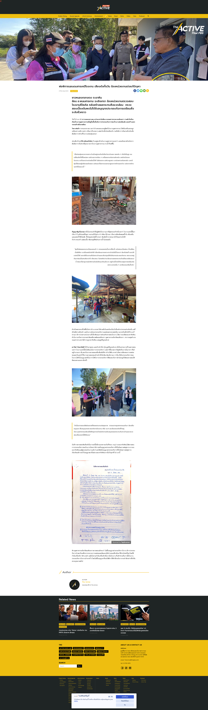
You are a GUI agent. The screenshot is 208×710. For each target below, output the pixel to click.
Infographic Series (117, 689)
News (110, 16)
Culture (80, 687)
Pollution (74, 91)
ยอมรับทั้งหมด (125, 696)
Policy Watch (77, 651)
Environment (99, 16)
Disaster (89, 681)
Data (122, 16)
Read (115, 16)
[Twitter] (138, 91)
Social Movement (80, 624)
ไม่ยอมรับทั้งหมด (125, 701)
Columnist (108, 683)
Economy (62, 683)
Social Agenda (74, 16)
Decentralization (72, 683)
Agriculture (89, 687)
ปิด (125, 705)
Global (79, 680)
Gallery (134, 680)
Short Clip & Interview (126, 680)
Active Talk (143, 681)
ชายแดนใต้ (100, 655)
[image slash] (106, 16)
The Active (86, 582)
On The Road (127, 688)
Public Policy (62, 16)
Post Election (90, 651)
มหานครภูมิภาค (64, 658)
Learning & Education (71, 689)
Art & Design (81, 685)
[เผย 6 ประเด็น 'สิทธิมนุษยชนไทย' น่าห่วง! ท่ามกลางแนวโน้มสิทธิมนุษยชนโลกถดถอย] (135, 613)
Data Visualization (118, 680)
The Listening (90, 655)
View (134, 16)
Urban (79, 681)
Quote (107, 685)
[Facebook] (122, 668)
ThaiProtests (78, 655)
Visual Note (117, 685)
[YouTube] (130, 668)
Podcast (142, 16)
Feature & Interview (108, 680)
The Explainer (127, 683)
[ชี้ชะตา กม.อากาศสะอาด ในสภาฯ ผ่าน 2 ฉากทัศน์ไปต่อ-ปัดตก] (104, 613)
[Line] (141, 91)
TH (112, 696)
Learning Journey (126, 686)
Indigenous (89, 648)
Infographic (117, 683)
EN (109, 696)
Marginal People (72, 692)
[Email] (144, 91)
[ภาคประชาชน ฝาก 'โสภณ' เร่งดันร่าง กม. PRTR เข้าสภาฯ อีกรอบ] (73, 613)
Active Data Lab (65, 648)
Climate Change (89, 684)
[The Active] (103, 8)
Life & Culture (87, 16)
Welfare (70, 685)
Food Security (71, 687)
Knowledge (117, 687)
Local (79, 683)
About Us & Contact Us (131, 645)
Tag (60, 645)
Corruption (62, 685)
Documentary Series (127, 691)
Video (128, 16)
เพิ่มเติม (76, 701)
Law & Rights (70, 624)
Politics (132, 624)
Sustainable (62, 626)
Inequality (99, 648)
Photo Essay (135, 681)
